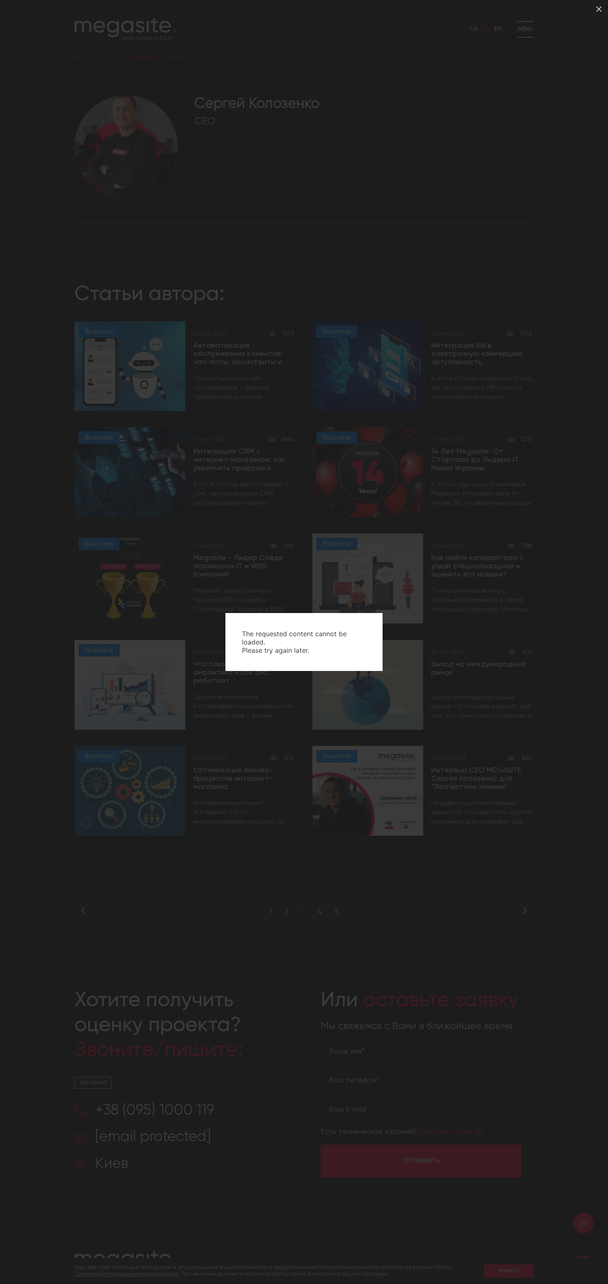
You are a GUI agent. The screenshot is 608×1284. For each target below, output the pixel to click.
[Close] (599, 9)
